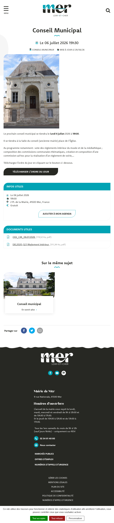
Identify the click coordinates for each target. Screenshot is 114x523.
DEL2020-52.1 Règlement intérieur (39, 244)
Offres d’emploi (44, 459)
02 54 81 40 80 (47, 438)
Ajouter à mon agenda (57, 213)
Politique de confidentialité (57, 495)
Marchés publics (44, 453)
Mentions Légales (57, 482)
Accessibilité (57, 491)
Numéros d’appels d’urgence (51, 464)
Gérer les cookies (57, 478)
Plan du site (57, 486)
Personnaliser (75, 518)
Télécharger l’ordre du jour (31, 171)
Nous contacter (48, 445)
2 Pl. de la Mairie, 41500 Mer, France (30, 201)
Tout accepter (38, 518)
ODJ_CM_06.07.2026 (32, 237)
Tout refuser (57, 518)
